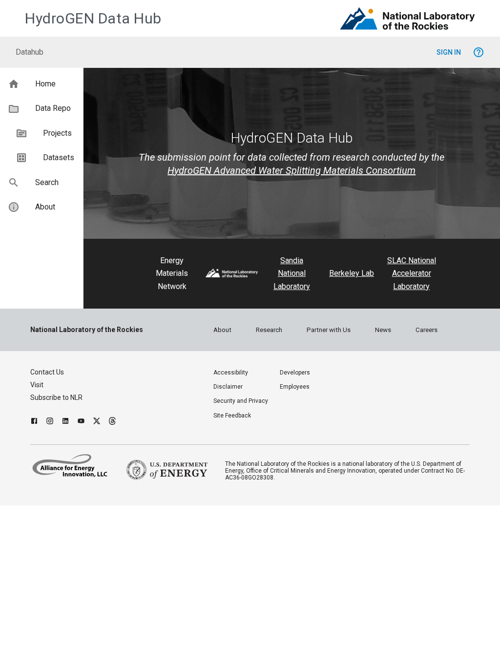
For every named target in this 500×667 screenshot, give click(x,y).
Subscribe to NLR (56, 397)
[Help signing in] (478, 52)
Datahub (29, 52)
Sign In (449, 52)
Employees (295, 386)
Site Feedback (232, 415)
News (383, 330)
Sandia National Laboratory (291, 273)
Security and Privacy (240, 400)
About (222, 330)
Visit (36, 385)
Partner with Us (329, 330)
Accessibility (230, 372)
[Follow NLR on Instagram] (50, 422)
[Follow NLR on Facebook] (34, 422)
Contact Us (47, 372)
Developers (295, 372)
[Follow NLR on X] (97, 422)
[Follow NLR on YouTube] (81, 422)
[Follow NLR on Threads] (112, 422)
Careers (427, 330)
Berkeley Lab (351, 273)
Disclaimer (228, 386)
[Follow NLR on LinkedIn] (65, 422)
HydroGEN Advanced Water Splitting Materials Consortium (291, 170)
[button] (41, 84)
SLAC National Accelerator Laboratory (411, 273)
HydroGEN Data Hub (93, 18)
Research (269, 330)
